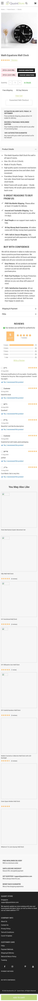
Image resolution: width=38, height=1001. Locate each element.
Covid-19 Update (6, 936)
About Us (4, 921)
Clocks (19, 9)
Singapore (4, 900)
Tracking (4, 960)
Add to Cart (19, 997)
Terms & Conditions (7, 932)
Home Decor (11, 9)
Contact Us (4, 925)
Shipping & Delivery (7, 953)
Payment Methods (7, 949)
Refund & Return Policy (8, 956)
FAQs (3, 946)
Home (3, 9)
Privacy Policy (5, 929)
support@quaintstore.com (10, 902)
